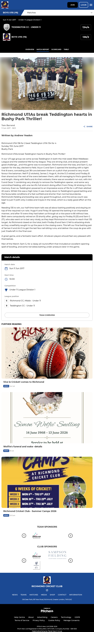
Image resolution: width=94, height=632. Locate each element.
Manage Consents (71, 620)
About (31, 617)
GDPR (77, 617)
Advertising (42, 617)
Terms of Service (22, 620)
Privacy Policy (39, 620)
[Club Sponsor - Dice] (36, 535)
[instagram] (47, 590)
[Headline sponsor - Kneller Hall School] (36, 565)
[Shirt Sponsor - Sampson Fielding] (57, 555)
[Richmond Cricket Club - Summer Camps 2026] (47, 482)
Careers (54, 617)
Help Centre (19, 617)
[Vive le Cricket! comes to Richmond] (47, 353)
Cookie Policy (54, 620)
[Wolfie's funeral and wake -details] (47, 417)
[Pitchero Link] (47, 612)
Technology (66, 617)
